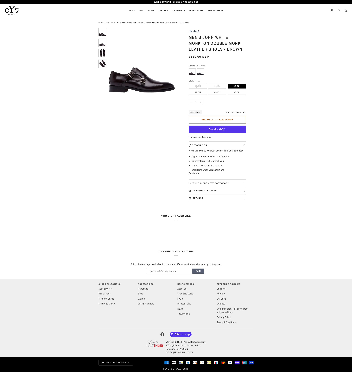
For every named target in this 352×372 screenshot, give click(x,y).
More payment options (200, 137)
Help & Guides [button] (185, 284)
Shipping (221, 288)
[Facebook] (162, 334)
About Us (181, 288)
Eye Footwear (173, 369)
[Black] (200, 72)
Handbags (143, 288)
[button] (141, 10)
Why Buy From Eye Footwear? (210, 183)
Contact (221, 303)
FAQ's (180, 298)
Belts (140, 293)
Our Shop (221, 298)
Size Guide (195, 112)
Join (198, 271)
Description (199, 145)
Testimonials (183, 313)
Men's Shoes (110, 22)
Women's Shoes (106, 298)
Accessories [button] (146, 284)
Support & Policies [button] (228, 284)
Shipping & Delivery (204, 191)
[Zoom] (142, 62)
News (180, 308)
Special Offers (105, 288)
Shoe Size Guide (185, 293)
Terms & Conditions (226, 322)
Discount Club (184, 303)
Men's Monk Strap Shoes (126, 22)
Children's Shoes (106, 303)
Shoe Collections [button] (109, 284)
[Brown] (193, 72)
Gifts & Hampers (146, 303)
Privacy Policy (224, 317)
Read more (194, 173)
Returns (197, 198)
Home (100, 22)
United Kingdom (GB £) (114, 363)
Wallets (141, 298)
